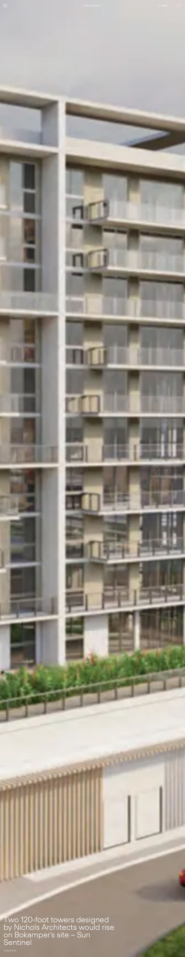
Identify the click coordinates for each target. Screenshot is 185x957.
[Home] (5, 5)
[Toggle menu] (178, 5)
